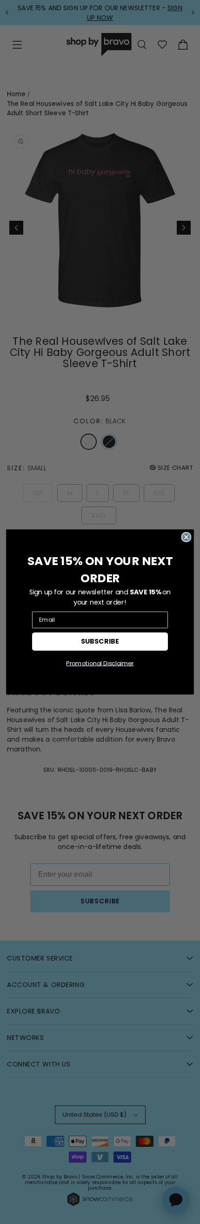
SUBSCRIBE (100, 641)
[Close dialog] (186, 537)
